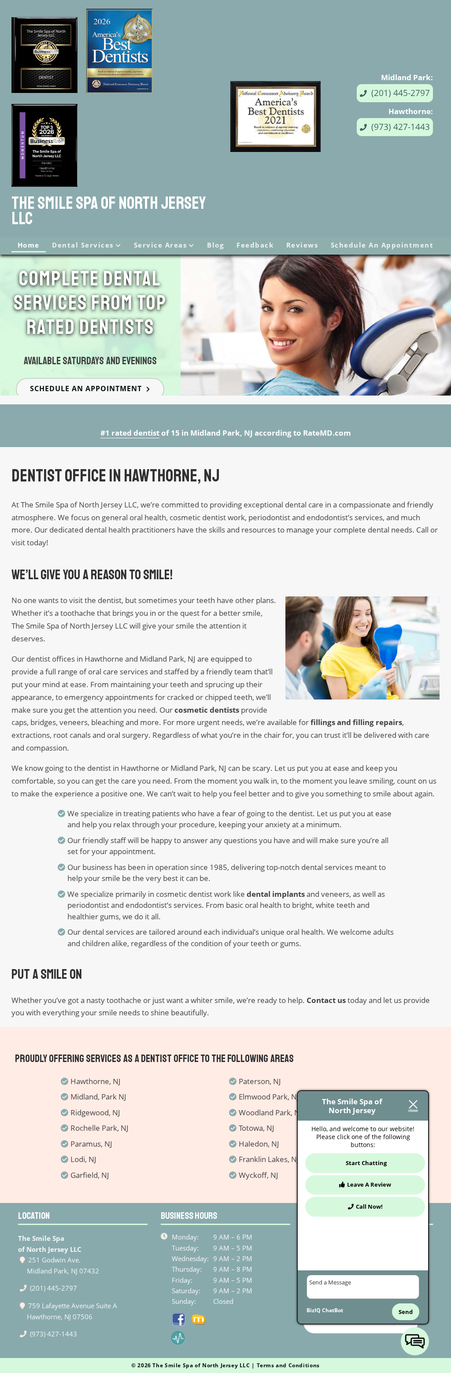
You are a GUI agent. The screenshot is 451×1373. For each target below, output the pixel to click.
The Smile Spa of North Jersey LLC (108, 210)
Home (29, 245)
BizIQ (314, 1310)
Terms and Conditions (288, 1365)
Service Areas (160, 245)
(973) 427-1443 (399, 126)
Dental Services (83, 245)
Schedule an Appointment (382, 245)
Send (406, 1312)
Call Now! (369, 1206)
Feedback (255, 245)
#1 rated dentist (129, 433)
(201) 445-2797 (399, 92)
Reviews (302, 245)
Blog (215, 245)
